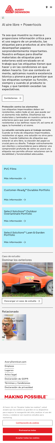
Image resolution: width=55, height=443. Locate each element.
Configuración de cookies (27, 423)
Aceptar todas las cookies (27, 438)
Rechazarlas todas (27, 430)
